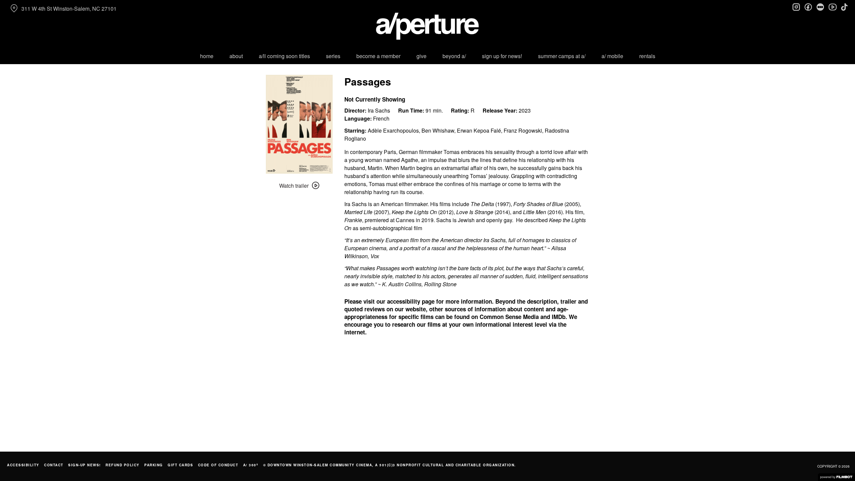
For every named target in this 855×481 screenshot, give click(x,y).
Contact (53, 465)
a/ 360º (251, 465)
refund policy (123, 465)
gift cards (180, 465)
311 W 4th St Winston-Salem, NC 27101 (69, 8)
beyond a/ (454, 56)
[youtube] (832, 7)
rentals (647, 56)
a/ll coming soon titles (284, 56)
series (333, 56)
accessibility (23, 465)
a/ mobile (612, 56)
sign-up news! (84, 465)
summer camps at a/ (561, 56)
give (421, 56)
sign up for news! (502, 56)
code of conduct (218, 465)
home (206, 56)
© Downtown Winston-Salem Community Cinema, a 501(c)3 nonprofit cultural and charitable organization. (389, 465)
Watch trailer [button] (294, 185)
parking (153, 465)
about (236, 56)
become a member (378, 56)
